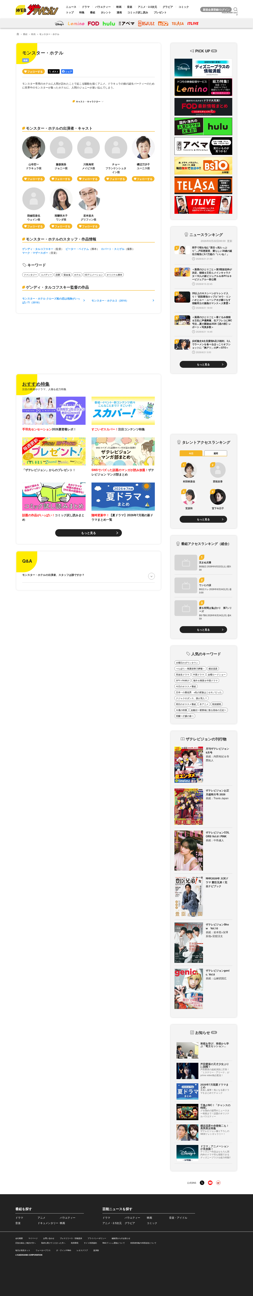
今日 (191, 453)
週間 (216, 453)
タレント (106, 12)
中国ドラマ (198, 674)
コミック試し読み (137, 12)
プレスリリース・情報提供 (71, 1238)
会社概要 (19, 1238)
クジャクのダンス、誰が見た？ (191, 698)
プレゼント (160, 12)
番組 (92, 12)
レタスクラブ (82, 1250)
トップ (70, 12)
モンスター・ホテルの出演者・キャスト (59, 128)
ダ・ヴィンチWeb (63, 1250)
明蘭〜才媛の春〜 (185, 716)
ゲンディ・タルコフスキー (37, 249)
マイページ (33, 1238)
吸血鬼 (67, 275)
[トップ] (17, 34)
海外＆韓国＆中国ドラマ (205, 680)
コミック (184, 6)
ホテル (77, 275)
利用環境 (74, 1243)
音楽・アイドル (178, 1217)
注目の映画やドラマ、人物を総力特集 (44, 389)
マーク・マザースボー (35, 252)
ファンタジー (30, 275)
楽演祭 (96, 1250)
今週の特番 (181, 710)
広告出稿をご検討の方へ (25, 1243)
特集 (81, 12)
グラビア (168, 6)
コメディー (46, 275)
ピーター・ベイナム (77, 249)
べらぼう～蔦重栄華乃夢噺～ (190, 668)
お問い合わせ (48, 1238)
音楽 (129, 6)
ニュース (71, 6)
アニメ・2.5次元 (147, 6)
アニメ (41, 1217)
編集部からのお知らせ (121, 1238)
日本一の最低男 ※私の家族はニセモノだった (199, 692)
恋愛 (58, 275)
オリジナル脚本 (114, 275)
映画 (118, 6)
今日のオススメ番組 (186, 686)
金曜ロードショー (217, 674)
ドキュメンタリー (48, 1223)
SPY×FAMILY (182, 680)
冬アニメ (204, 704)
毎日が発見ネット (22, 1250)
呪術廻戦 (216, 704)
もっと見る (88, 533)
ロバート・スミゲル (112, 249)
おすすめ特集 (36, 384)
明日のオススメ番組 (186, 704)
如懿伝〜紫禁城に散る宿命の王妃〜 (208, 710)
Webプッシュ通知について (113, 1243)
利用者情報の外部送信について (143, 1243)
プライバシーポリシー (97, 1238)
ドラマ (86, 6)
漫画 (119, 12)
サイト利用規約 (90, 1243)
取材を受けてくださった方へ (53, 1243)
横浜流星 (213, 668)
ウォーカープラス (43, 1250)
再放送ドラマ (182, 674)
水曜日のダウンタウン (187, 663)
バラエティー (103, 6)
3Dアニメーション (93, 275)
